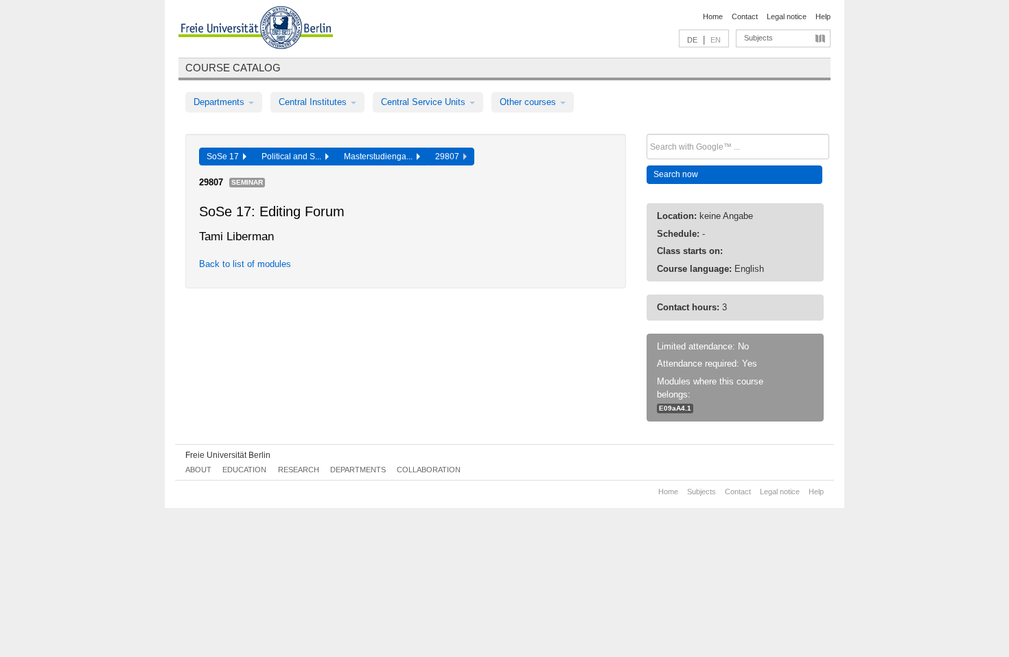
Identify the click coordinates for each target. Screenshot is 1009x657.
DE (692, 40)
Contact (745, 16)
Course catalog (233, 67)
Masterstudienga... (380, 156)
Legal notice (787, 16)
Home (713, 16)
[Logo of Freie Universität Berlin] (255, 29)
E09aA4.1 (675, 408)
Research (298, 469)
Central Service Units (424, 102)
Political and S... (293, 156)
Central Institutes (314, 102)
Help (823, 16)
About (198, 469)
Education (244, 469)
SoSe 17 (225, 156)
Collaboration (429, 469)
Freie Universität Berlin (227, 455)
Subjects (758, 38)
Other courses (529, 102)
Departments (220, 102)
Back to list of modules (245, 264)
